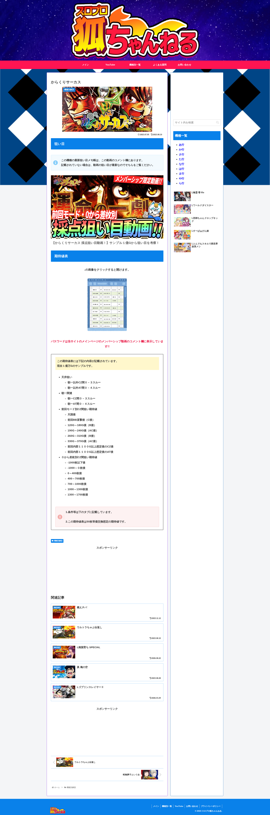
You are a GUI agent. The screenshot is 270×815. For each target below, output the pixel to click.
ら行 (181, 183)
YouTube (179, 806)
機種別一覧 (167, 806)
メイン (156, 806)
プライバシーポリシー (211, 806)
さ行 (181, 154)
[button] (217, 122)
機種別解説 (58, 541)
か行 (181, 149)
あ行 (181, 144)
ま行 (181, 173)
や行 (181, 178)
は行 (181, 168)
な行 (181, 163)
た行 (181, 159)
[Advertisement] (107, 570)
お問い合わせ (192, 806)
